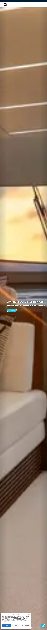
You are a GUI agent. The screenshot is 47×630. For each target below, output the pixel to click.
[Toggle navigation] (41, 5)
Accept (6, 625)
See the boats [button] (12, 310)
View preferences (25, 625)
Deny (16, 625)
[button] (29, 614)
